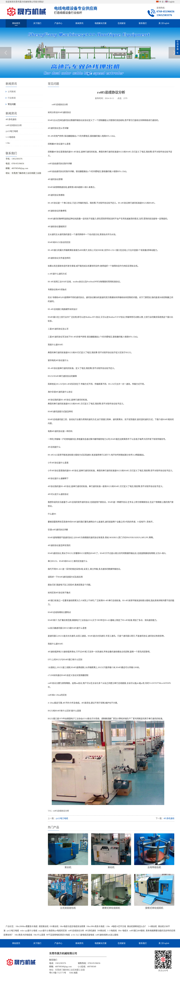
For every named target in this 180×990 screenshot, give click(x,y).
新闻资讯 (79, 23)
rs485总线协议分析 (14, 125)
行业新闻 (12, 98)
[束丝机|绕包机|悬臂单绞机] (27, 11)
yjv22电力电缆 (12, 131)
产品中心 (58, 23)
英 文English (164, 23)
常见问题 (12, 104)
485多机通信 (11, 119)
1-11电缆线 (10, 137)
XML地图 (73, 973)
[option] (90, 53)
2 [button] (91, 73)
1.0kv (8, 143)
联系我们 (143, 23)
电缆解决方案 (100, 23)
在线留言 (122, 23)
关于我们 (37, 23)
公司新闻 (12, 92)
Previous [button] (5, 52)
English (171, 2)
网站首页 (16, 23)
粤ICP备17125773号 (57, 973)
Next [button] (174, 52)
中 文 (161, 2)
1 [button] (88, 73)
